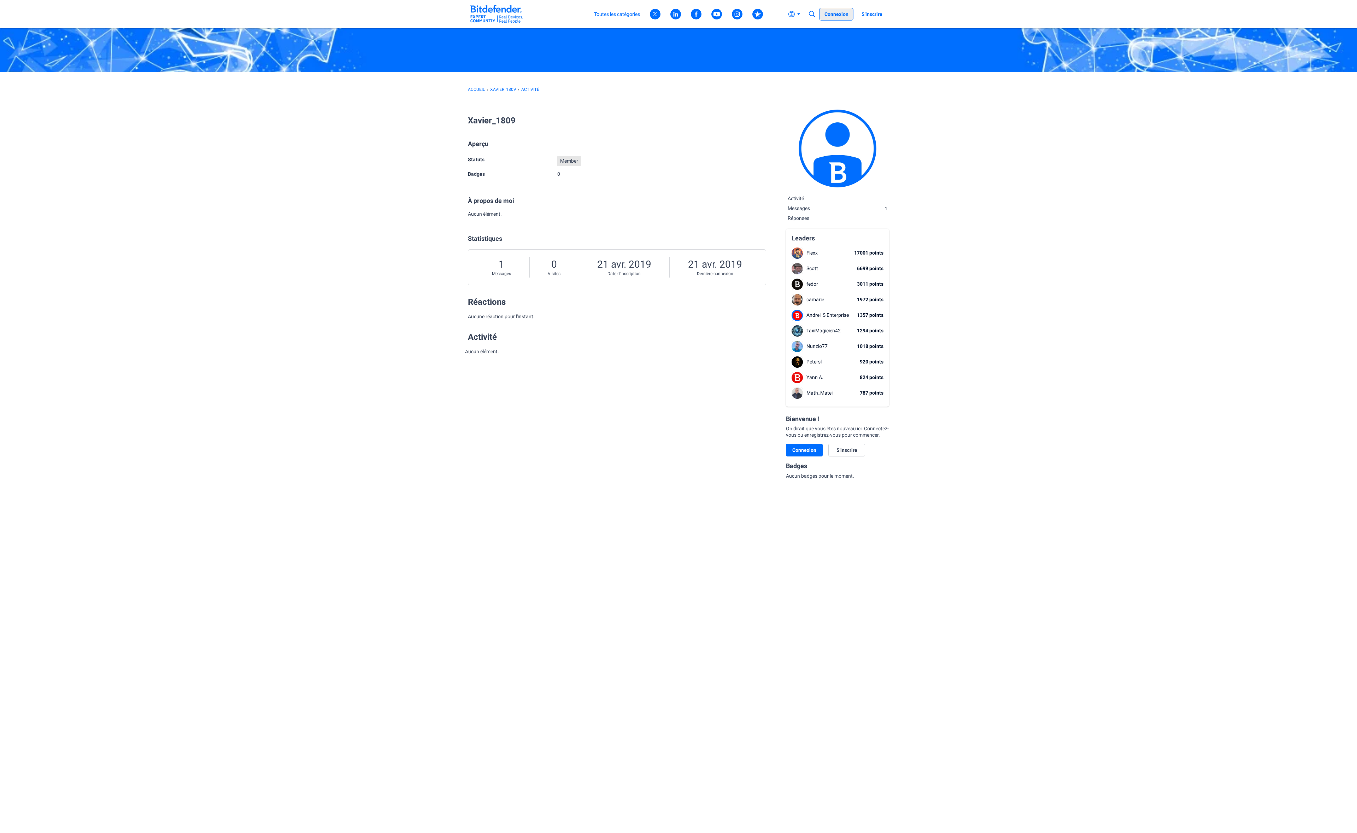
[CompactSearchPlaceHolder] (812, 14)
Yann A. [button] (814, 377)
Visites (554, 273)
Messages (501, 273)
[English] (496, 14)
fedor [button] (812, 284)
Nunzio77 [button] (817, 346)
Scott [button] (812, 268)
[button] (797, 253)
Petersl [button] (814, 362)
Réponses (798, 218)
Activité (796, 198)
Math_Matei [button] (819, 393)
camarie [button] (815, 299)
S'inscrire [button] (846, 450)
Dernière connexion (715, 273)
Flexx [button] (812, 253)
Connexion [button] (804, 450)
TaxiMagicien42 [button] (823, 330)
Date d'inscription (624, 273)
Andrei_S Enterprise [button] (827, 315)
